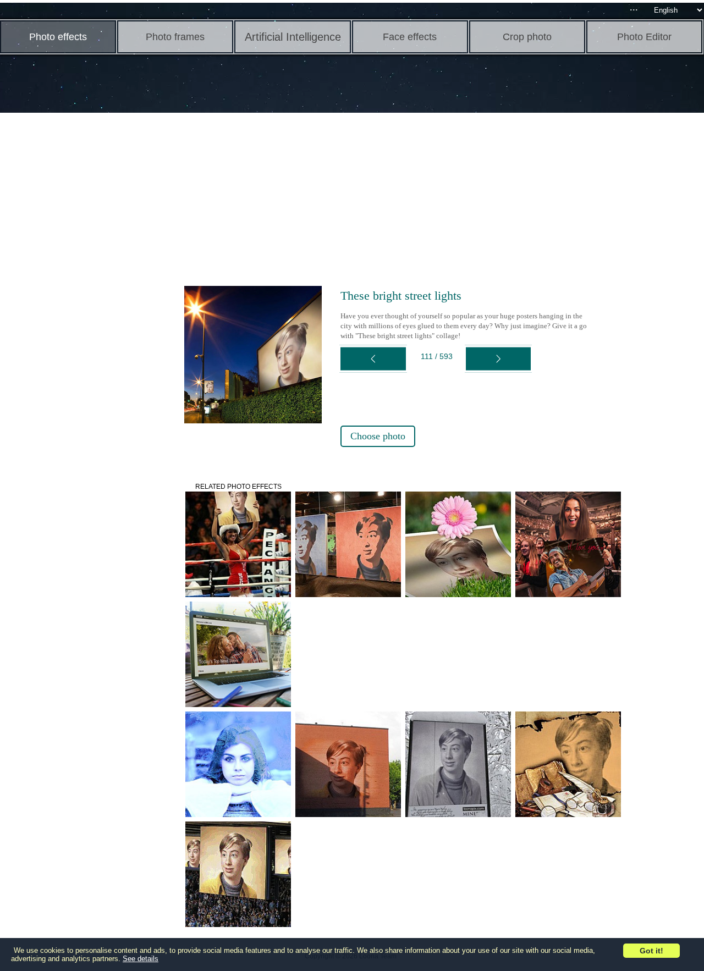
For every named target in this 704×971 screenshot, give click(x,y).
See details (140, 959)
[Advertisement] (85, 286)
